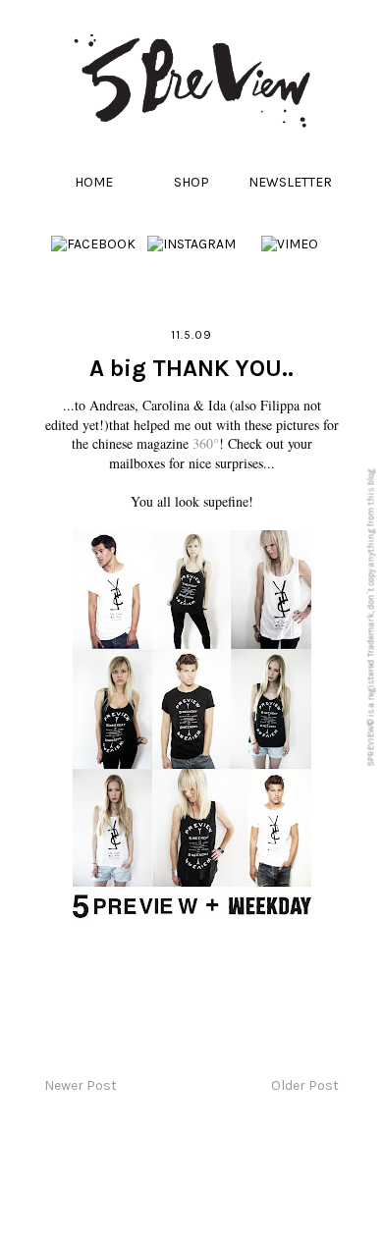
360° (205, 443)
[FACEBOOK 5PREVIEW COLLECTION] (93, 244)
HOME (94, 182)
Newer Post (80, 1085)
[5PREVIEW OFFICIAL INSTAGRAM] (191, 244)
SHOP (191, 182)
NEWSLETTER (290, 182)
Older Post (305, 1085)
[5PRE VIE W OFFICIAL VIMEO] (289, 244)
